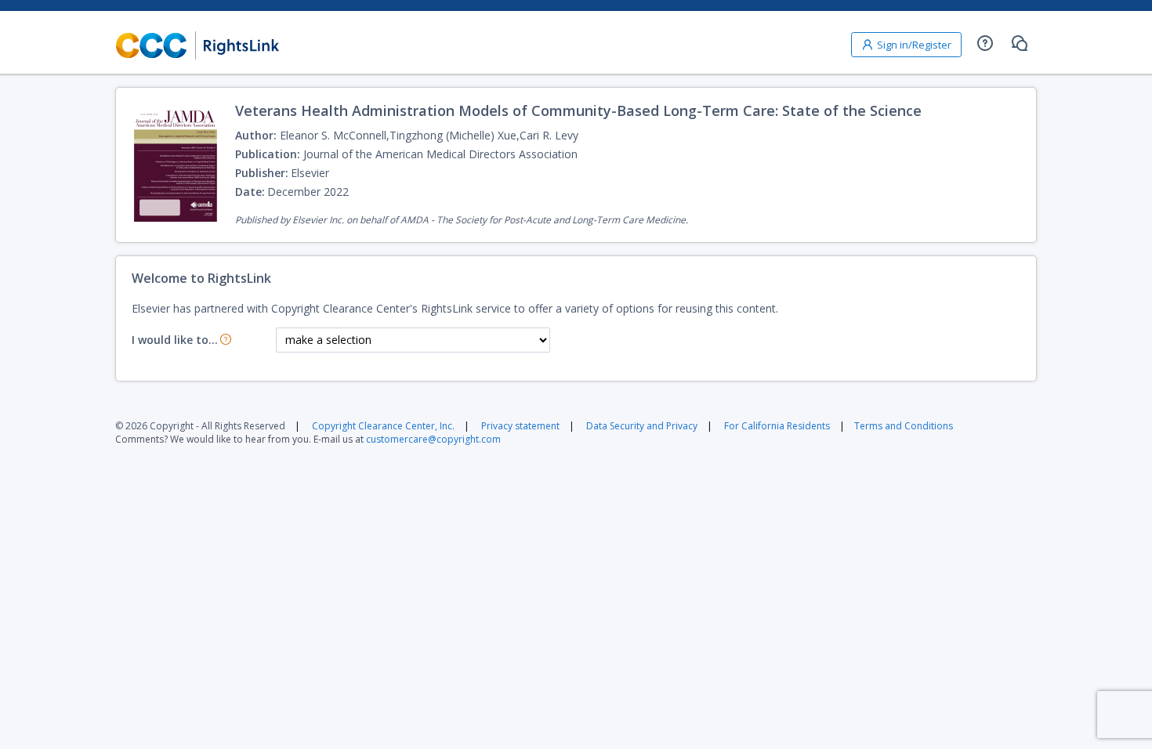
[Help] (985, 43)
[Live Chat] (1020, 43)
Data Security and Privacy (641, 425)
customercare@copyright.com (433, 439)
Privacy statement (520, 425)
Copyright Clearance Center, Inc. (383, 425)
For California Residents (777, 425)
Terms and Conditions (903, 425)
